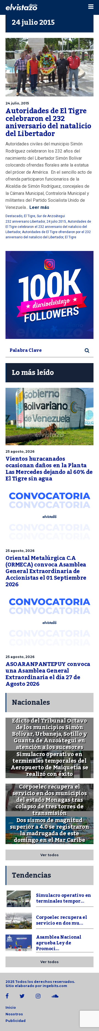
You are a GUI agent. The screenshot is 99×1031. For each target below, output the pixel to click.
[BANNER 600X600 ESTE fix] (50, 295)
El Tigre (29, 216)
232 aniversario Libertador (25, 221)
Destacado (14, 216)
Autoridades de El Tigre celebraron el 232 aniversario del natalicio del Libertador (48, 122)
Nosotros (14, 1014)
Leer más (38, 207)
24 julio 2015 (56, 221)
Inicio (11, 1007)
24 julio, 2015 (17, 103)
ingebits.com (55, 986)
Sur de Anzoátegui (51, 216)
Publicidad (16, 1021)
